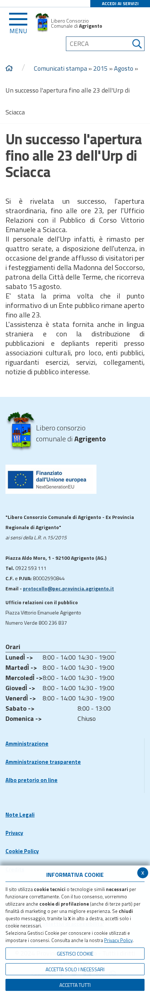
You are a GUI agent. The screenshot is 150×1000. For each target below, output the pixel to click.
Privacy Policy (118, 940)
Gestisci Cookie (75, 953)
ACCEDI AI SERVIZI (120, 3)
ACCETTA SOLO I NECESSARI (75, 969)
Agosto (123, 68)
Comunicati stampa (60, 68)
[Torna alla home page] (9, 68)
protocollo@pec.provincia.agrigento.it (68, 588)
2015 (100, 68)
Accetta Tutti (75, 985)
